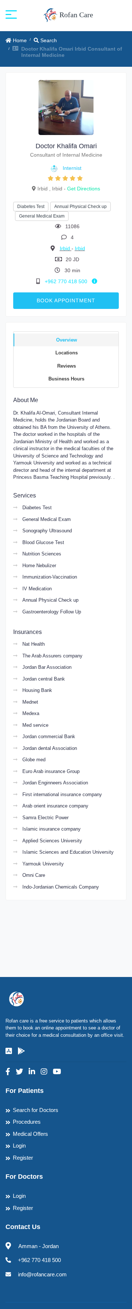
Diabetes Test (30, 206)
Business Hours (66, 379)
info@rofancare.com (42, 1274)
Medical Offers (30, 1134)
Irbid (66, 248)
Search (48, 40)
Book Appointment (66, 300)
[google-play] (21, 1051)
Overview (66, 340)
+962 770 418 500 (67, 281)
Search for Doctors (35, 1110)
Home (19, 40)
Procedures (27, 1122)
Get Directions (83, 189)
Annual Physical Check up (80, 206)
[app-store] (9, 1051)
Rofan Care (75, 15)
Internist (72, 168)
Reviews (66, 366)
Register (23, 1158)
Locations (66, 352)
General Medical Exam (42, 216)
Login (19, 1145)
